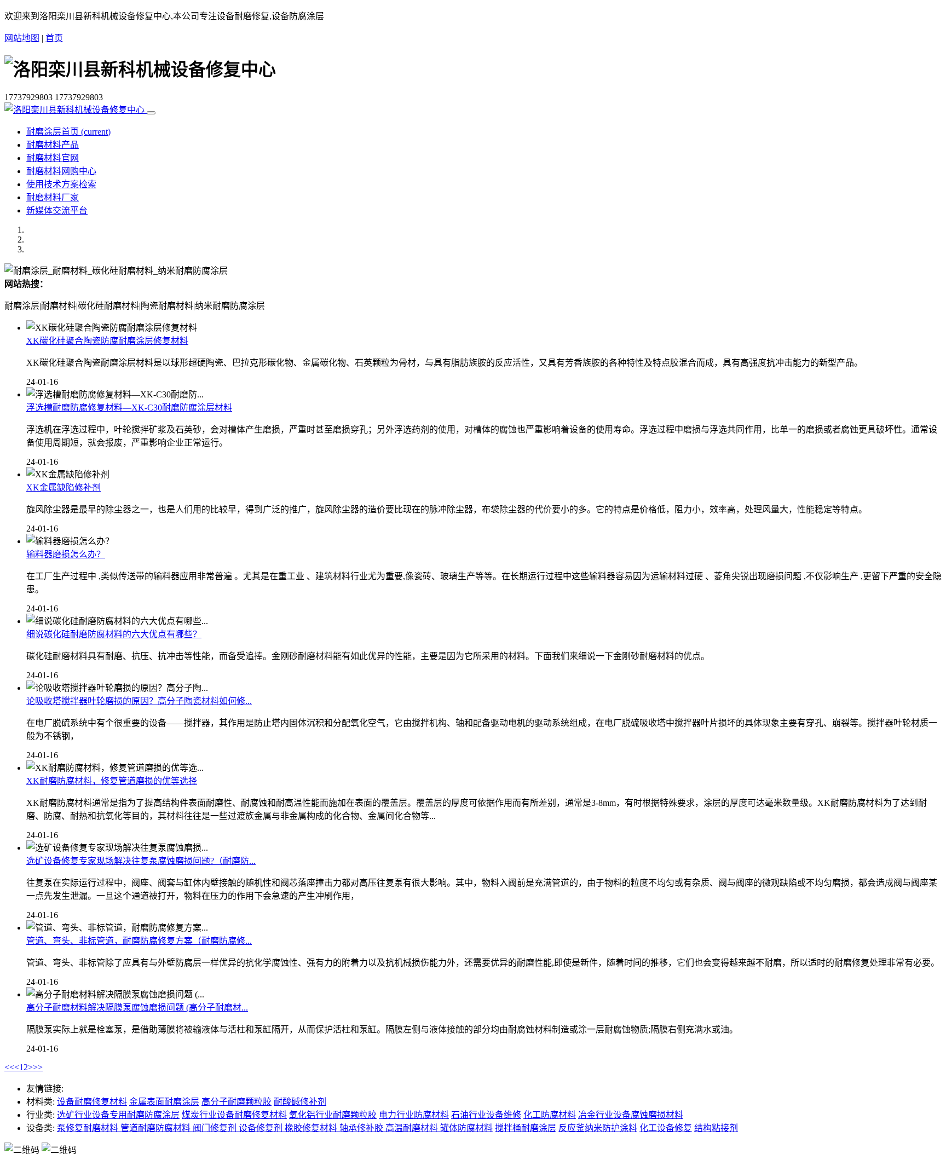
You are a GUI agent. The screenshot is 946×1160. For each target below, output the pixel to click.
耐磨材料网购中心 (61, 171)
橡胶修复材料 (312, 1128)
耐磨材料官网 (52, 158)
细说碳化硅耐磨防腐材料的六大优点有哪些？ (113, 634)
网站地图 (21, 38)
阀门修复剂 (216, 1128)
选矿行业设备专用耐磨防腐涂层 (118, 1114)
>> (38, 1067)
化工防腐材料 (549, 1114)
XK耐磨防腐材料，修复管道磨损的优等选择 (111, 781)
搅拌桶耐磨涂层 (525, 1128)
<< (9, 1067)
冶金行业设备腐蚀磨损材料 (630, 1114)
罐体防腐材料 (466, 1128)
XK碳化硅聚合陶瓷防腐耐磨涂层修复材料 (107, 340)
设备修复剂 (262, 1128)
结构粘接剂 (716, 1128)
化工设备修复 (665, 1128)
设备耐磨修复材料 (92, 1101)
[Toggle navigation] (151, 112)
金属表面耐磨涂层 (164, 1101)
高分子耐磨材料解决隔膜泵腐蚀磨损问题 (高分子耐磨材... (137, 1007)
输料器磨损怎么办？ (65, 554)
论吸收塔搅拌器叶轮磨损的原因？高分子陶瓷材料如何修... (139, 701)
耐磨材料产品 (52, 144)
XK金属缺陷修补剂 (63, 487)
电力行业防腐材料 (414, 1114)
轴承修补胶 (362, 1128)
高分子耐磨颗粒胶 (236, 1101)
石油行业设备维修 (486, 1114)
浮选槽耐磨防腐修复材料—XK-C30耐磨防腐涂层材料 (129, 407)
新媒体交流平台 (57, 210)
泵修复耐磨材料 (88, 1128)
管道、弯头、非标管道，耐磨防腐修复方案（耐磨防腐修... (139, 940)
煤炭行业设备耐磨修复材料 (234, 1114)
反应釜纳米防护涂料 (597, 1128)
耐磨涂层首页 (68, 131)
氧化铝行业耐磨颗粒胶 (333, 1114)
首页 (54, 38)
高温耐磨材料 (412, 1128)
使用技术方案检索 (61, 184)
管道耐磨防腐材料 (156, 1128)
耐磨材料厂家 (52, 197)
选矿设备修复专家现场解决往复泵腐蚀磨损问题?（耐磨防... (141, 860)
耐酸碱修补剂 (300, 1101)
